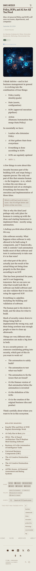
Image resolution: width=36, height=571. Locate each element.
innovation (28, 519)
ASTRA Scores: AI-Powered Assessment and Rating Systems (16, 471)
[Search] (25, 562)
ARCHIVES (22, 538)
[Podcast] (15, 555)
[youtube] (13, 550)
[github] (28, 550)
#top (28, 36)
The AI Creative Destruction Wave (16, 458)
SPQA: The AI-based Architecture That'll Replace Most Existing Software (16, 439)
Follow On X (26, 490)
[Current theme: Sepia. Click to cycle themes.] (29, 562)
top (26, 533)
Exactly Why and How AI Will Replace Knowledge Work (17, 428)
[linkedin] (18, 550)
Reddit (12, 486)
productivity (28, 523)
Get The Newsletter (16, 490)
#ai (4, 34)
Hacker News (27, 483)
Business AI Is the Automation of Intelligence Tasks (17, 446)
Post (11, 483)
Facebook (19, 486)
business (27, 509)
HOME (2, 538)
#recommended (22, 36)
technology (28, 526)
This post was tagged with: (12, 505)
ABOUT (33, 538)
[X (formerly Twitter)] (23, 550)
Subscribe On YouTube (16, 492)
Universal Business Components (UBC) (13, 452)
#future (21, 34)
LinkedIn (18, 483)
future (26, 516)
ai (25, 505)
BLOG (12, 538)
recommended (29, 530)
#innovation (27, 34)
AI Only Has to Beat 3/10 (15, 433)
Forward (28, 486)
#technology (14, 36)
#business (8, 34)
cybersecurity (28, 512)
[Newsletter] (8, 550)
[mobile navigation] (30, 5)
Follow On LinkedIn (15, 495)
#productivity (6, 36)
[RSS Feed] (20, 555)
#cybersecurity (15, 34)
